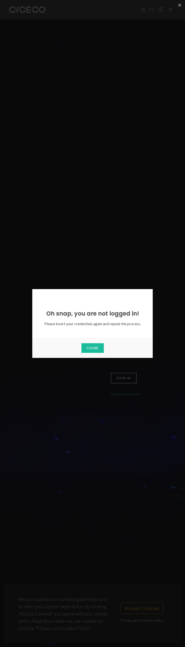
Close (93, 348)
